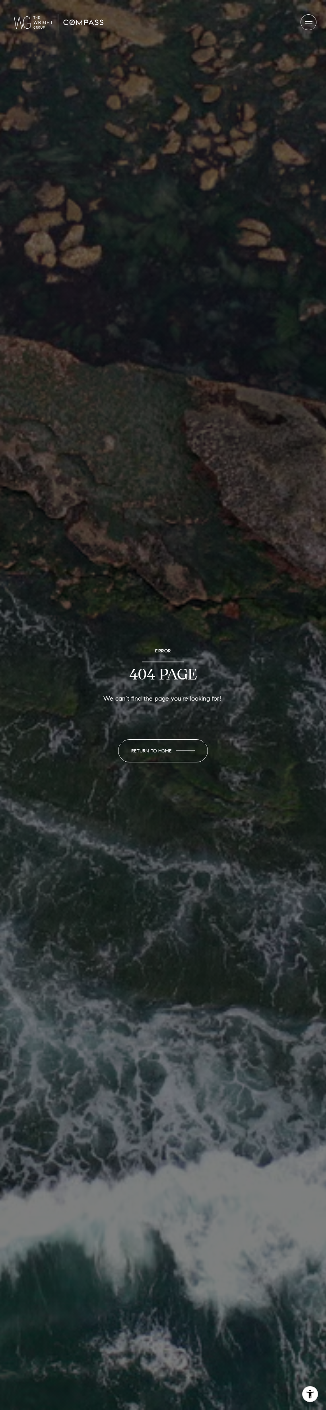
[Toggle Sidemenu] (308, 22)
